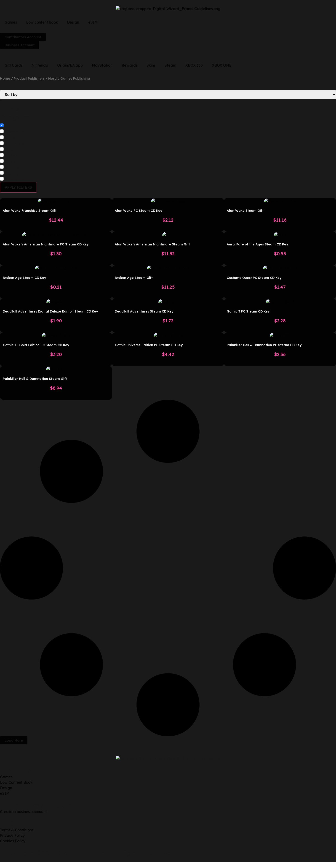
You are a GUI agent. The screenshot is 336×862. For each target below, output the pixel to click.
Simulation (14, 179)
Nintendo (40, 65)
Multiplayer (15, 143)
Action (11, 137)
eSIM (93, 22)
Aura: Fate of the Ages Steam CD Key (257, 244)
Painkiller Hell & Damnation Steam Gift (35, 379)
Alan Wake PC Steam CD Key (138, 211)
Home (5, 78)
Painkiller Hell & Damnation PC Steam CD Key (264, 345)
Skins (151, 65)
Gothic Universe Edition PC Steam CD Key (149, 345)
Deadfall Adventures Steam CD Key (144, 311)
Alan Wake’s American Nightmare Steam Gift (152, 244)
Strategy (13, 167)
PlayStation (102, 65)
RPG (9, 149)
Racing (11, 173)
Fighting (12, 155)
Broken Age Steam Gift (134, 278)
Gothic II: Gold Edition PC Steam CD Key (36, 345)
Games (11, 22)
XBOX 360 (194, 65)
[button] (13, 740)
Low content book (42, 22)
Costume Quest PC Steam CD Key (254, 278)
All (7, 126)
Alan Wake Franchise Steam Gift (29, 211)
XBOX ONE (221, 65)
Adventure (14, 131)
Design (73, 22)
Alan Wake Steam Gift (245, 211)
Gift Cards (13, 65)
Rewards (129, 65)
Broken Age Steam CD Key (24, 278)
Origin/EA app (70, 65)
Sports (11, 161)
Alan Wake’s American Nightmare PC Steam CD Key (45, 244)
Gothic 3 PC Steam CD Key (248, 311)
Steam (170, 65)
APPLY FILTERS (18, 187)
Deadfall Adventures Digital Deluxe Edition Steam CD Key (50, 311)
